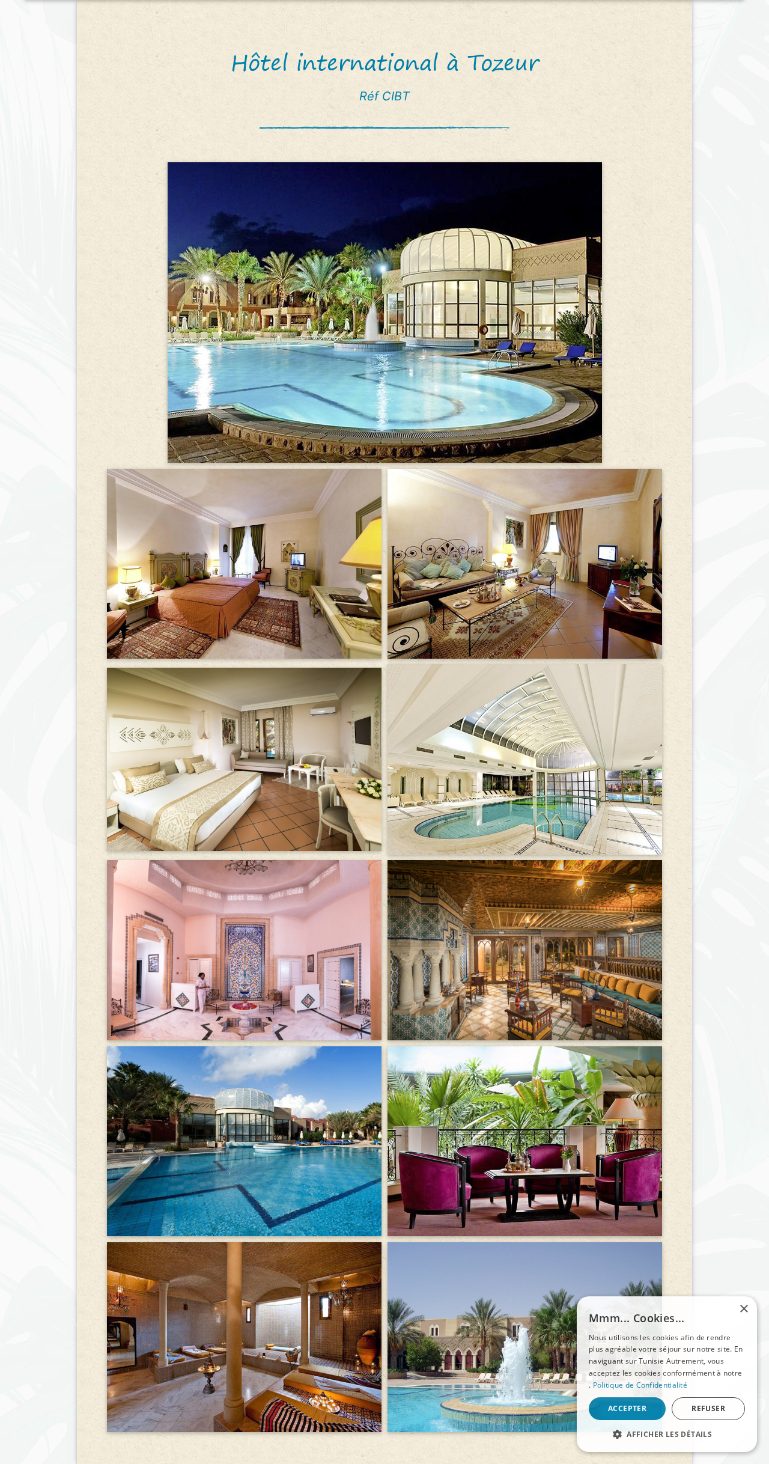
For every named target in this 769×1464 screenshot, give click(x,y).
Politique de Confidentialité (640, 1385)
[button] (667, 1434)
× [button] (743, 1309)
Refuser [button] (708, 1408)
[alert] (667, 1374)
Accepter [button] (627, 1408)
